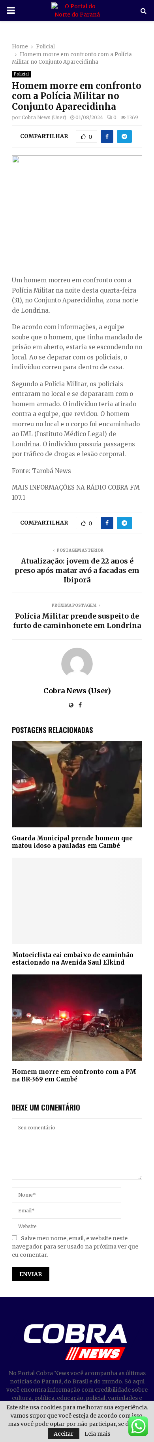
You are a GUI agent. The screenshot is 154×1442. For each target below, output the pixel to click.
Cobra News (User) (44, 117)
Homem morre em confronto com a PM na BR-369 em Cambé (74, 1075)
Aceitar (63, 1433)
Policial (21, 74)
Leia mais (97, 1433)
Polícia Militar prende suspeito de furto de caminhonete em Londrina (77, 620)
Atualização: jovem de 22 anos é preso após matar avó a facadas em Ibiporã (77, 570)
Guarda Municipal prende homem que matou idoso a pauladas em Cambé (72, 842)
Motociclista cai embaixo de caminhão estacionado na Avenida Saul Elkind (72, 959)
